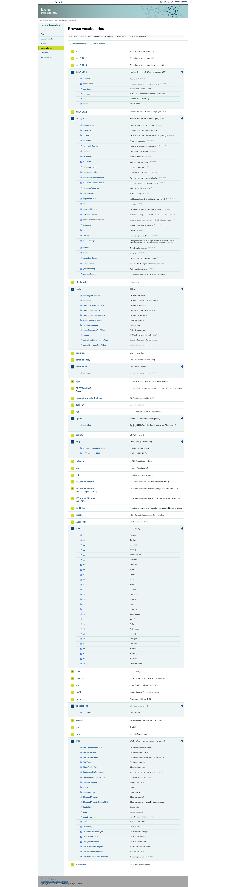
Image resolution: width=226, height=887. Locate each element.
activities (86, 78)
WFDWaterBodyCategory (93, 847)
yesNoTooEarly (89, 269)
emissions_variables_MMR (94, 448)
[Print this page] (168, 2)
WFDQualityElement (91, 842)
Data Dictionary (60, 20)
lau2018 (80, 678)
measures (87, 162)
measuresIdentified (90, 167)
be (84, 540)
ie (83, 599)
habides (80, 461)
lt (83, 609)
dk (84, 565)
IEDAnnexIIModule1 (85, 482)
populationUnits (89, 199)
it (83, 604)
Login (164, 1)
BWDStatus (87, 762)
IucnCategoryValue (90, 325)
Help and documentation (51, 25)
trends (85, 104)
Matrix (85, 787)
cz (84, 555)
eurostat (80, 405)
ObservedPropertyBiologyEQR (95, 802)
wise (78, 741)
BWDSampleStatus (90, 757)
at (83, 535)
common (80, 353)
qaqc (85, 230)
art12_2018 (81, 65)
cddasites (87, 301)
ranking (86, 235)
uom (78, 734)
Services (44, 53)
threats (86, 248)
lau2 (78, 671)
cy (84, 550)
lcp (77, 685)
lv (83, 619)
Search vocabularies (79, 44)
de (84, 560)
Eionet (51, 20)
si (83, 654)
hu (84, 594)
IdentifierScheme (90, 782)
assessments (88, 125)
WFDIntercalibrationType (93, 832)
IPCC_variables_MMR (91, 453)
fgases (79, 418)
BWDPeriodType (89, 752)
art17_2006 (81, 72)
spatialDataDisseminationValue (95, 340)
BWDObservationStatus (92, 747)
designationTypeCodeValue (94, 315)
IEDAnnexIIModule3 (85, 489)
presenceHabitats (90, 209)
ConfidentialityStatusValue (93, 772)
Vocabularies (46, 48)
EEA (51, 2)
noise (78, 699)
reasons (86, 99)
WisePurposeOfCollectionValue (95, 856)
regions (86, 335)
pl (84, 634)
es (84, 580)
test (78, 727)
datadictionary (83, 360)
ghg (78, 442)
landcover (81, 522)
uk (84, 664)
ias (77, 468)
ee (84, 570)
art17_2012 (81, 112)
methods (86, 94)
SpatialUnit (87, 807)
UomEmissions (89, 817)
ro (84, 644)
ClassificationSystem (91, 767)
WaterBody (87, 827)
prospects (87, 225)
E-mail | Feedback (48, 879)
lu (84, 614)
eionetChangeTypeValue (92, 320)
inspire (79, 515)
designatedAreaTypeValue (93, 305)
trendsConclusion (90, 258)
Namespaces (46, 57)
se (84, 649)
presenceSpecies (90, 214)
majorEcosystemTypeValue (94, 330)
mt (84, 624)
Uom (85, 812)
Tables (43, 34)
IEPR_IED (81, 508)
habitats (86, 151)
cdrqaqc (86, 135)
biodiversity (81, 282)
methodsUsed (88, 193)
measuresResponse (91, 188)
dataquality (81, 367)
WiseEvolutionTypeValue (93, 851)
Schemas (44, 43)
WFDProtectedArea (90, 837)
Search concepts (99, 44)
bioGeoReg (87, 130)
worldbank (81, 865)
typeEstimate (88, 263)
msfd (78, 692)
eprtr (78, 381)
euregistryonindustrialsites (89, 398)
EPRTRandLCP (83, 388)
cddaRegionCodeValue (92, 296)
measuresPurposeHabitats (93, 178)
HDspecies (87, 156)
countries (87, 89)
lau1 (78, 529)
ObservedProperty (90, 797)
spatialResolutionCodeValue (94, 345)
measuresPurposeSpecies (93, 183)
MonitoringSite (89, 792)
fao (77, 412)
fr (83, 589)
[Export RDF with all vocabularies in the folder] (182, 72)
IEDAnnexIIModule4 (85, 498)
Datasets (44, 29)
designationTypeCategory (93, 310)
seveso (79, 720)
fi (83, 585)
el (83, 575)
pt (84, 639)
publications (82, 706)
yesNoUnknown (89, 274)
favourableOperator (91, 146)
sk (84, 659)
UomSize (86, 822)
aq (77, 51)
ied (77, 475)
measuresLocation (90, 172)
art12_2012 (81, 58)
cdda (78, 289)
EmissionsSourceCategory (94, 777)
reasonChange (89, 241)
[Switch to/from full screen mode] (172, 2)
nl (84, 629)
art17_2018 (81, 119)
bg (84, 545)
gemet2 (79, 435)
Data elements (47, 39)
